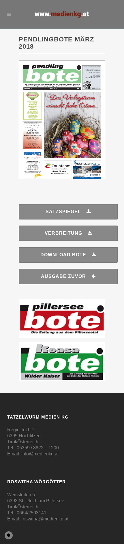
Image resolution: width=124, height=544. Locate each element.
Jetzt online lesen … (62, 74)
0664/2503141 (31, 512)
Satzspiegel (63, 211)
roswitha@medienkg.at (44, 518)
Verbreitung (63, 233)
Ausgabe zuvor (63, 276)
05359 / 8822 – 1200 (38, 447)
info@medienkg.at (40, 453)
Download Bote (63, 254)
